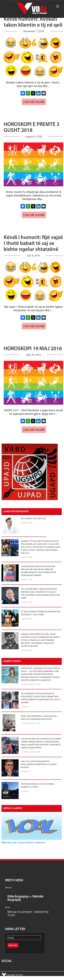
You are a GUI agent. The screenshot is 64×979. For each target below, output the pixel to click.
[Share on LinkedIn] (38, 93)
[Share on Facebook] (23, 93)
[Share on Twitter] (33, 93)
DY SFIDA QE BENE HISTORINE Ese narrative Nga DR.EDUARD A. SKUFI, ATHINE (40, 613)
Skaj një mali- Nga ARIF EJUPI (33, 519)
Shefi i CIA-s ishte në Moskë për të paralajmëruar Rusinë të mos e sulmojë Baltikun (38, 764)
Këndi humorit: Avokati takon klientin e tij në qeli (33, 22)
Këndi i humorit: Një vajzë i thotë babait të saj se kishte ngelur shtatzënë (33, 243)
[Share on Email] (43, 93)
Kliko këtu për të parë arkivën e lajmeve (23, 842)
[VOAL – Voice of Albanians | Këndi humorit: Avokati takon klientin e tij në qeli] (32, 9)
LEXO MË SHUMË (34, 102)
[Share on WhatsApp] (28, 93)
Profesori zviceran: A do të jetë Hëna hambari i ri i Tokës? (37, 785)
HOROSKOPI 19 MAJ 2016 (33, 349)
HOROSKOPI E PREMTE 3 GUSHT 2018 (31, 127)
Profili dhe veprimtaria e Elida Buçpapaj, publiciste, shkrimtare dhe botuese (39, 717)
